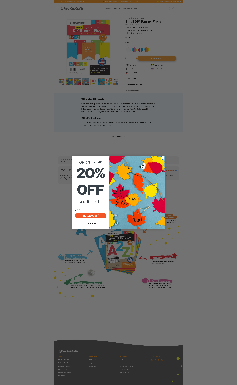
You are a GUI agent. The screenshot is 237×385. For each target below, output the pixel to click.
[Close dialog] (162, 158)
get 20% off (91, 216)
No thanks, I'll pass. (90, 223)
